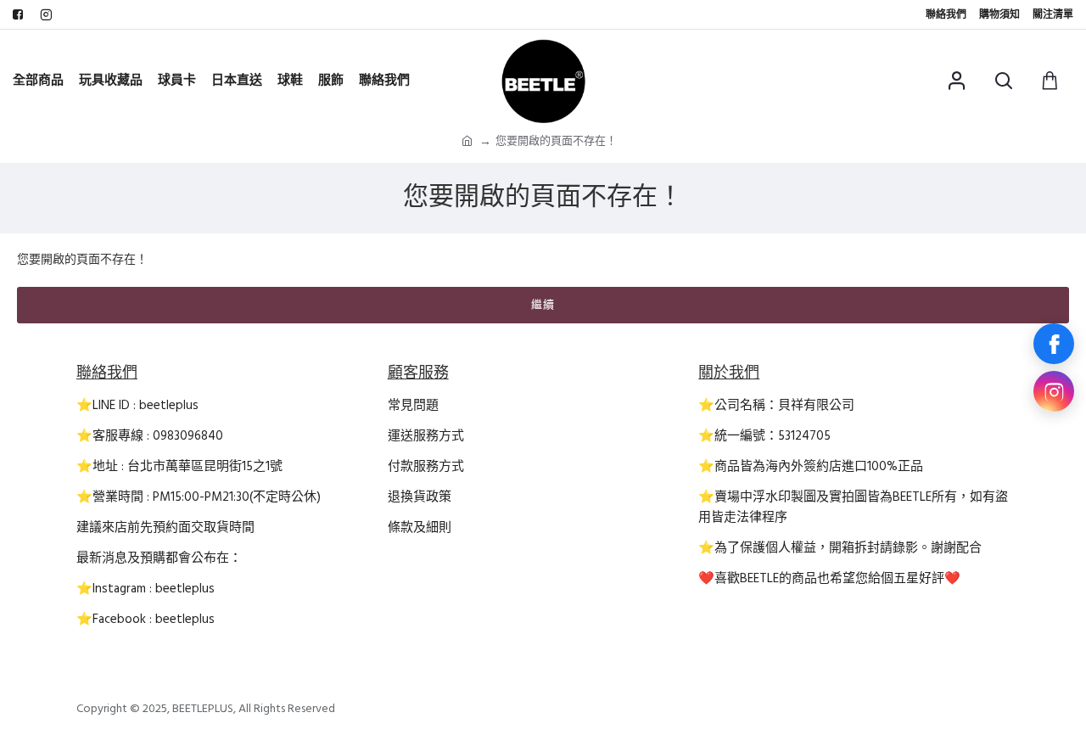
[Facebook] (1053, 343)
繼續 (543, 304)
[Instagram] (1053, 391)
